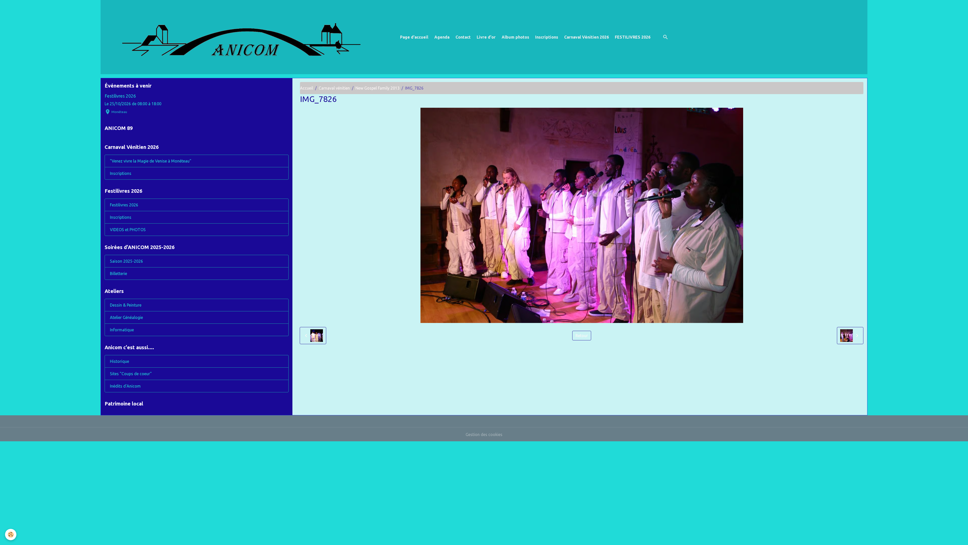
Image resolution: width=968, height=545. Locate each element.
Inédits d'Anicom (125, 386)
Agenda (441, 37)
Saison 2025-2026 (126, 261)
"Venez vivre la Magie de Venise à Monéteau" (150, 161)
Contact (463, 37)
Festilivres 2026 (120, 96)
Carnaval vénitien (334, 88)
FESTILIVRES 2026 (632, 37)
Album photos (515, 37)
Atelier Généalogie (126, 317)
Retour (582, 335)
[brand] (249, 37)
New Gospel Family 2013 (377, 88)
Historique (119, 361)
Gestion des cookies (484, 434)
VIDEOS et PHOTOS (128, 229)
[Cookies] (10, 534)
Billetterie (118, 273)
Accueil (306, 88)
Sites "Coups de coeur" (131, 373)
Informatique (122, 330)
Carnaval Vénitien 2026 (586, 37)
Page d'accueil (414, 37)
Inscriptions (546, 37)
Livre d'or (486, 37)
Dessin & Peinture (125, 305)
